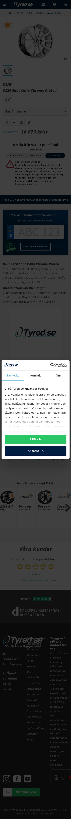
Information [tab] (35, 375)
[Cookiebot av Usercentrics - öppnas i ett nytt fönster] (50, 365)
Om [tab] (58, 375)
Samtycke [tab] (12, 375)
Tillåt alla (35, 439)
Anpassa (33, 450)
